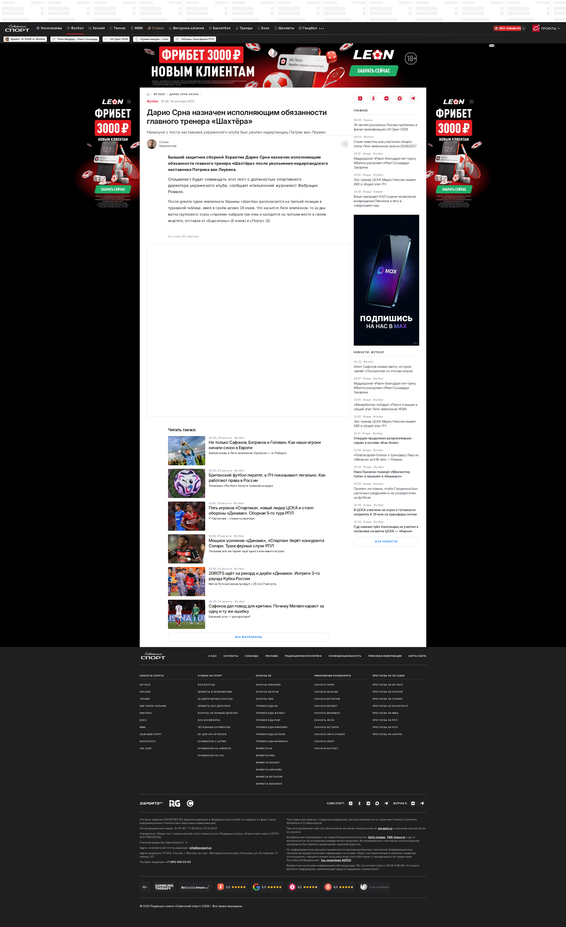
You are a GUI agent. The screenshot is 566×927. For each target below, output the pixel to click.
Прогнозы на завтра (387, 734)
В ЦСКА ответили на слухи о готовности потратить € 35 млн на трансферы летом (385, 512)
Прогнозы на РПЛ (385, 720)
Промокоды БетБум (270, 734)
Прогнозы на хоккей (388, 691)
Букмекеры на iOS (211, 755)
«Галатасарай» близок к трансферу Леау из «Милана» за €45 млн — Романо (386, 457)
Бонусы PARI (265, 698)
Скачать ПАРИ (324, 684)
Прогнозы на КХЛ (385, 727)
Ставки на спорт (210, 675)
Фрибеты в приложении (215, 691)
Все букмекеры (209, 720)
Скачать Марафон (327, 713)
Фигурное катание (153, 706)
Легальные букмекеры (214, 727)
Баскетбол (147, 741)
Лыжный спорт (151, 734)
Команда (251, 656)
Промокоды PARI (268, 720)
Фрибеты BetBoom (269, 776)
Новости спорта (152, 675)
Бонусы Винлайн (268, 684)
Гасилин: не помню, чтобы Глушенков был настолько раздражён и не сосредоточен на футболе (385, 493)
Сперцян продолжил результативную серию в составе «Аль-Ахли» (382, 440)
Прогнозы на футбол (388, 684)
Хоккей (145, 691)
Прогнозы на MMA (386, 713)
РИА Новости (396, 837)
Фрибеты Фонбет (268, 762)
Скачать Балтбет (326, 748)
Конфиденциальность (345, 656)
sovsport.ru (385, 828)
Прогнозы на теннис (388, 698)
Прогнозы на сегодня (389, 675)
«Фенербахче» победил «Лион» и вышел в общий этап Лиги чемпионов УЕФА (385, 406)
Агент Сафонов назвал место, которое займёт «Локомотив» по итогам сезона (383, 368)
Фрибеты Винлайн (269, 769)
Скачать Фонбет (326, 706)
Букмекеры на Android (214, 748)
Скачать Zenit (324, 741)
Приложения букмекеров (332, 675)
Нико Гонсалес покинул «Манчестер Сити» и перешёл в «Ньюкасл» (382, 474)
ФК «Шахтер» (190, 236)
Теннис (145, 698)
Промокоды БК (267, 706)
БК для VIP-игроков (212, 734)
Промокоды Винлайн (271, 727)
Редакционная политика (303, 656)
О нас (212, 656)
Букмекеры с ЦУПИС (212, 741)
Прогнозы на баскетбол (390, 706)
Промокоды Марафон (272, 741)
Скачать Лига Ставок (329, 734)
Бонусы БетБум (267, 691)
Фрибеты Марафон (269, 783)
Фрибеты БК (264, 748)
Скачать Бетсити (326, 727)
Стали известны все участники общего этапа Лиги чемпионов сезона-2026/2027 (385, 144)
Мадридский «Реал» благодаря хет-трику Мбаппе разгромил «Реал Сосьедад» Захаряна (385, 162)
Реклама (272, 656)
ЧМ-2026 (145, 748)
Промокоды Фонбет (270, 713)
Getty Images (376, 837)
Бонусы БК (264, 675)
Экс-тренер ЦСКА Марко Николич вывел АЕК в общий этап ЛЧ (385, 182)
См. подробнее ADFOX (336, 860)
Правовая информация (385, 656)
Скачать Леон (324, 720)
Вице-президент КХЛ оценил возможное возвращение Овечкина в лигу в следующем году (385, 200)
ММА (143, 727)
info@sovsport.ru (200, 847)
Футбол (152, 101)
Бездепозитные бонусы (215, 698)
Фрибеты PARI (265, 755)
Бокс (143, 720)
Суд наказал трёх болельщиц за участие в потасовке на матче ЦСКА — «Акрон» (386, 529)
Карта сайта (417, 656)
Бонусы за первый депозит (218, 713)
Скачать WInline (326, 691)
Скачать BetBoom (327, 698)
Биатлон (146, 713)
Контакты (231, 656)
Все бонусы (206, 684)
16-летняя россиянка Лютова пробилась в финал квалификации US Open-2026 (385, 127)
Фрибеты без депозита (214, 706)
